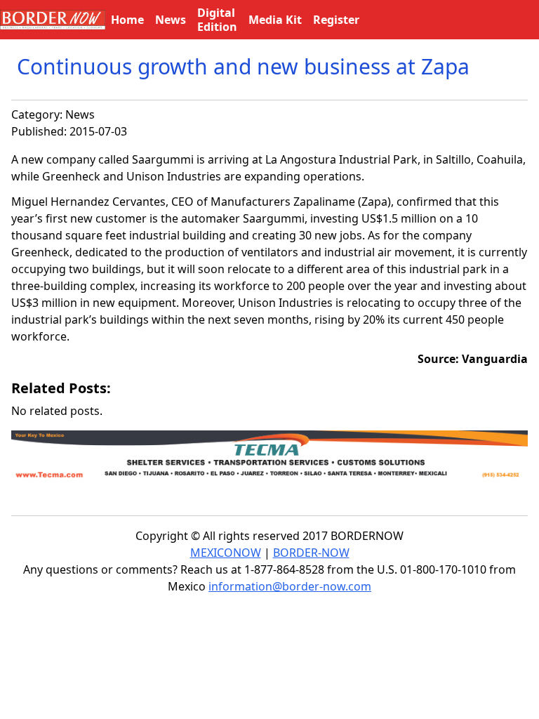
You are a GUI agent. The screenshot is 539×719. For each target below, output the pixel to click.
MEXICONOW (225, 552)
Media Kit (275, 19)
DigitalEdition (217, 19)
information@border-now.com (289, 586)
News (80, 114)
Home (127, 19)
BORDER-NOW (311, 552)
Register (336, 19)
